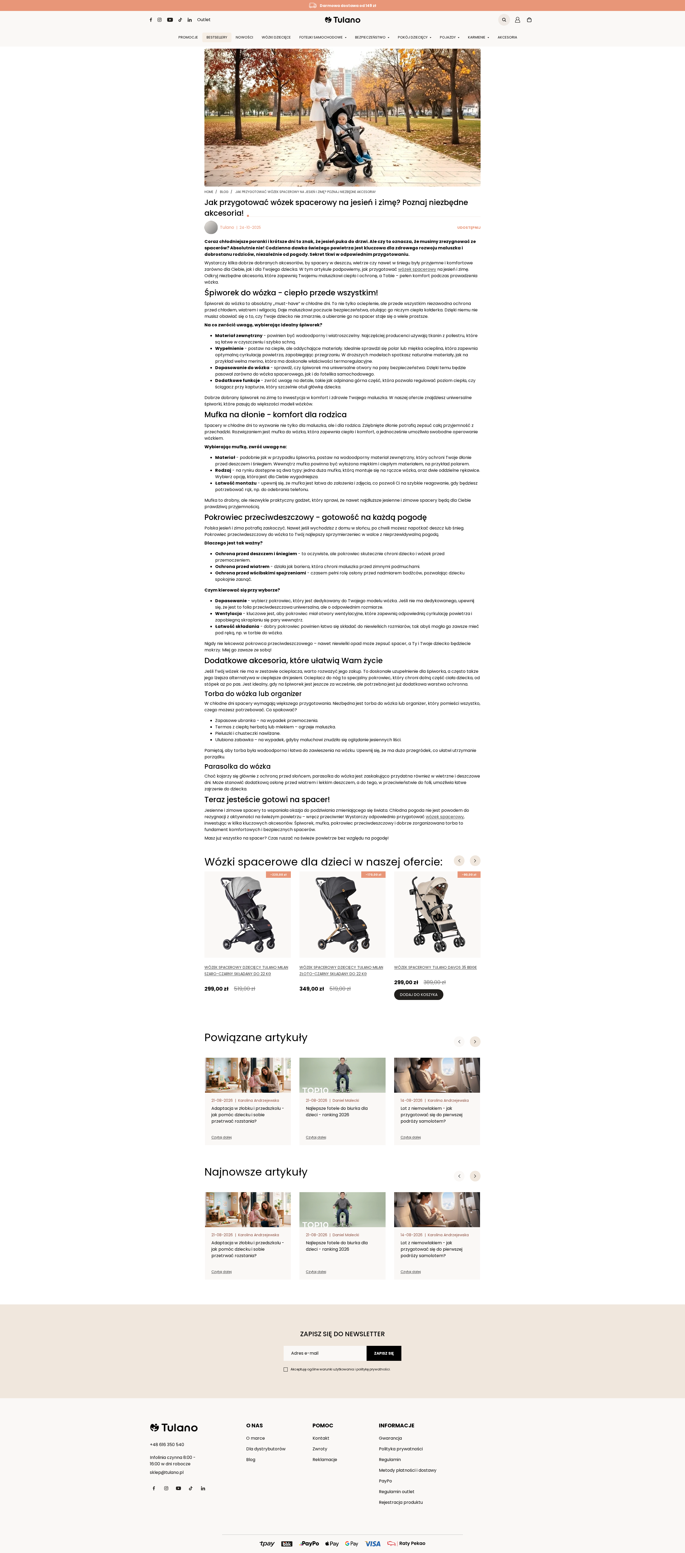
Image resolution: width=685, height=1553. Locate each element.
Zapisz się (384, 1353)
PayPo (385, 1481)
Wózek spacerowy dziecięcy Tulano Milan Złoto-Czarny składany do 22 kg (341, 970)
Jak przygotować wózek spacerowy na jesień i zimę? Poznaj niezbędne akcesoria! (305, 192)
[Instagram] (159, 20)
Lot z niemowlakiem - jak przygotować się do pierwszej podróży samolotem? (431, 1114)
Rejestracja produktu (401, 1502)
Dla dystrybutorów (266, 1449)
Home (208, 192)
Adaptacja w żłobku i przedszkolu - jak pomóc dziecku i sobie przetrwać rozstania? (247, 1114)
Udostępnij (469, 227)
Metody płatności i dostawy (407, 1470)
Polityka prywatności (401, 1449)
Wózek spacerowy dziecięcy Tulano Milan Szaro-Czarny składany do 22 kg (246, 970)
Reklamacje (325, 1460)
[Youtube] (170, 20)
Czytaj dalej (221, 1137)
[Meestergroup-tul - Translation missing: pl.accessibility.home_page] (174, 1427)
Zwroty (320, 1449)
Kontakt (321, 1438)
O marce (255, 1438)
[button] (475, 1041)
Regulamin (390, 1460)
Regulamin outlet (396, 1492)
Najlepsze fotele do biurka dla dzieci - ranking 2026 (337, 1111)
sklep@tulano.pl (167, 1472)
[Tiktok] (180, 20)
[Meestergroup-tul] (342, 20)
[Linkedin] (190, 20)
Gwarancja (390, 1438)
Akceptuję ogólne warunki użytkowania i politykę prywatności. (341, 1369)
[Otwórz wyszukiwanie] (504, 20)
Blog (224, 192)
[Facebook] (151, 20)
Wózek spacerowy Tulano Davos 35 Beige (435, 967)
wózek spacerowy (417, 269)
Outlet (204, 20)
